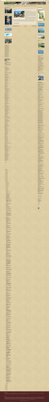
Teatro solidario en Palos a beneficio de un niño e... (8, 363)
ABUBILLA (39, 56)
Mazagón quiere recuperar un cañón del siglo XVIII (41, 173)
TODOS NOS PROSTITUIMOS (8, 375)
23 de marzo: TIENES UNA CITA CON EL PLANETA (9, 341)
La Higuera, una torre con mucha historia (40, 138)
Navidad (6, 125)
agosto (6, 186)
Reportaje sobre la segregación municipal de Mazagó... (8, 377)
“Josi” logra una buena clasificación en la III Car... (8, 234)
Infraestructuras (6, 116)
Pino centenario (39, 185)
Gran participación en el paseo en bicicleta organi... (8, 299)
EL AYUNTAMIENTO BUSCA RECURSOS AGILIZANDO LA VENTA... (8, 263)
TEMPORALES (6, 155)
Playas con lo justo (8, 258)
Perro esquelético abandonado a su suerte (8, 297)
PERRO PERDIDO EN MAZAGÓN (8, 218)
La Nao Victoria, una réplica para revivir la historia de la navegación (41, 142)
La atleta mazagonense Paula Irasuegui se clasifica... (8, 241)
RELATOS (6, 144)
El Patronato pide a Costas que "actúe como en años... (8, 267)
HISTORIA (25, 5)
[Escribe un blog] (16, 22)
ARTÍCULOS (6, 76)
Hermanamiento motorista (7, 359)
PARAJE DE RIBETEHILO (7, 64)
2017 (5, 178)
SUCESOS (35, 5)
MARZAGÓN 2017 (7, 53)
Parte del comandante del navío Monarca (40, 183)
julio (6, 187)
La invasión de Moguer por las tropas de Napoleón (41, 140)
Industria (6, 115)
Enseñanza (6, 102)
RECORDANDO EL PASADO (8, 280)
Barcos (5, 84)
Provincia (6, 140)
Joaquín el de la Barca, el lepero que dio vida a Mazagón (40, 127)
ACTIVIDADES (6, 68)
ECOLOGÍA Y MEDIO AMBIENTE (7, 98)
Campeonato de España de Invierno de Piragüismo (8, 226)
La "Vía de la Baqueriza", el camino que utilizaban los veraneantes (41, 129)
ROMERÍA (6, 145)
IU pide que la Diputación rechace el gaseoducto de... (8, 361)
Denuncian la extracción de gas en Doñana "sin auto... (8, 291)
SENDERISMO (6, 149)
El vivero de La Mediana (40, 108)
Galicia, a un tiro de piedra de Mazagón (9, 199)
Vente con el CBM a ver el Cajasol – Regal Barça (8, 322)
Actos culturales (6, 69)
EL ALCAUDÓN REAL (40, 62)
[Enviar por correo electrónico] (15, 22)
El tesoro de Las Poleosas (40, 106)
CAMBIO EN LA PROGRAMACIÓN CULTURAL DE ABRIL (8, 310)
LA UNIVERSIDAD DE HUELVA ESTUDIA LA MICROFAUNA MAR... (8, 283)
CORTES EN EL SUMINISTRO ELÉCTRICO (7, 337)
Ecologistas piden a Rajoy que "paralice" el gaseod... (8, 204)
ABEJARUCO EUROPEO (40, 55)
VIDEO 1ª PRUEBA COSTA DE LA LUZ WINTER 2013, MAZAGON (9, 350)
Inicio (5, 5)
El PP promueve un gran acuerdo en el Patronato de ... (8, 257)
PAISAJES (6, 131)
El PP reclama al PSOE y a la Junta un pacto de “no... (8, 216)
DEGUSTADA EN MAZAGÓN (8, 300)
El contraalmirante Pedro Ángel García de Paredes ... (8, 365)
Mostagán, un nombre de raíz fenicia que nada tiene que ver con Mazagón (41, 178)
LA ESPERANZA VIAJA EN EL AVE (8, 289)
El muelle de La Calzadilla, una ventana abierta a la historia (41, 98)
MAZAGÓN (13, 5)
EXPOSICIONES (6, 103)
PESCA (5, 134)
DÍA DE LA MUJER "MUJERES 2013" (8, 379)
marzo (6, 191)
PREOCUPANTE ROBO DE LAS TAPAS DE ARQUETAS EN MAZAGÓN (8, 245)
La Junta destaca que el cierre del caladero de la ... (8, 317)
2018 (5, 177)
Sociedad (6, 150)
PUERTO (6, 141)
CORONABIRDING (40, 60)
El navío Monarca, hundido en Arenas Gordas (41, 100)
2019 (5, 176)
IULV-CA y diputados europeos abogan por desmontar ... (8, 326)
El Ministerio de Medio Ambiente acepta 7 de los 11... (8, 228)
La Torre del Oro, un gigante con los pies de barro (41, 145)
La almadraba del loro (40, 130)
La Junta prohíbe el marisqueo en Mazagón (8, 255)
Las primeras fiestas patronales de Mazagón (40, 149)
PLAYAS (6, 136)
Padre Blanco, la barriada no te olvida (8, 259)
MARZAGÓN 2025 (7, 46)
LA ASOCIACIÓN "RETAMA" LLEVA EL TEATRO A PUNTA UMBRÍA (8, 355)
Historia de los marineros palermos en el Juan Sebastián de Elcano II (40, 113)
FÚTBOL (6, 108)
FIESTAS (6, 105)
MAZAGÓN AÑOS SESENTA (8, 197)
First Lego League (8, 315)
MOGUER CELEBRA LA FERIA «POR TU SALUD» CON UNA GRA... (8, 248)
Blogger (28, 400)
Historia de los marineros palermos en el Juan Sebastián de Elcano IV (40, 116)
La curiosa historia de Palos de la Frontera (41, 134)
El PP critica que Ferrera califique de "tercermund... (8, 271)
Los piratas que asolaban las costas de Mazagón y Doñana (41, 152)
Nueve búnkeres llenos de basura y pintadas (40, 181)
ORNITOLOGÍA (6, 129)
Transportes (6, 157)
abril (6, 190)
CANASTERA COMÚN (40, 57)
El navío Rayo (39, 101)
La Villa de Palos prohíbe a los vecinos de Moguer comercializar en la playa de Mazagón (41, 148)
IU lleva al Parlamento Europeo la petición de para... (8, 372)
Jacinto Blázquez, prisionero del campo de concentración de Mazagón (41, 125)
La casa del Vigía (40, 132)
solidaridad (6, 151)
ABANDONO (6, 67)
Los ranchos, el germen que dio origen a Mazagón (41, 156)
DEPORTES (32, 5)
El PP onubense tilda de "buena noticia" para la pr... (8, 208)
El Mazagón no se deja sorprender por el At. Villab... (8, 220)
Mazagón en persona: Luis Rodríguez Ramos (41, 170)
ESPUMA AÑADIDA (8, 279)
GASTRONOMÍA (6, 109)
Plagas (5, 135)
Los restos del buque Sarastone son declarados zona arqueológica (40, 160)
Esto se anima (7, 202)
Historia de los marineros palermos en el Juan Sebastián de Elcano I (40, 111)
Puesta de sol (6, 142)
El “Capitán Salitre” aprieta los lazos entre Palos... (8, 324)
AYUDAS (6, 82)
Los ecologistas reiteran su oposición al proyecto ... (8, 328)
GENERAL (6, 110)
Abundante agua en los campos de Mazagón (8, 223)
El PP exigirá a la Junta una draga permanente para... (8, 275)
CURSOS (6, 93)
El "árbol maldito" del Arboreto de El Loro (40, 88)
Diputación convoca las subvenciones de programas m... (8, 194)
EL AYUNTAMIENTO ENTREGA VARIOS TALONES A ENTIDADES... (8, 353)
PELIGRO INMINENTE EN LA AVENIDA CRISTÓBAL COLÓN (8, 261)
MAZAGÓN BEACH (10, 2)
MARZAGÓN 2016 (7, 54)
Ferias (5, 104)
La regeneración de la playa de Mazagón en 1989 (41, 143)
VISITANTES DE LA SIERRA (8, 221)
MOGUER (17, 5)
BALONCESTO (6, 83)
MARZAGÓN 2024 (7, 47)
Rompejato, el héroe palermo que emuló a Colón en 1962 (41, 190)
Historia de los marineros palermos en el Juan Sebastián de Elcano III (40, 115)
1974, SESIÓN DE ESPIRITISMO (7, 196)
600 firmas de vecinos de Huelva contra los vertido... (8, 250)
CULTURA (29, 5)
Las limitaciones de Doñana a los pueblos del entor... (8, 319)
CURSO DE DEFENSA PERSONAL (8, 253)
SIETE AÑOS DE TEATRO (8, 368)
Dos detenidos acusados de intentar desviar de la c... (9, 330)
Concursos (6, 89)
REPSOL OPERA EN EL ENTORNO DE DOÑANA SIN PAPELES (8, 348)
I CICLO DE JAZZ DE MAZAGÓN (8, 206)
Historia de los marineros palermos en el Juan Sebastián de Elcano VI (40, 120)
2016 (5, 179)
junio (6, 188)
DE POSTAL (6, 94)
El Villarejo (39, 107)
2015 (5, 180)
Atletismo (6, 79)
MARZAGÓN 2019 (7, 51)
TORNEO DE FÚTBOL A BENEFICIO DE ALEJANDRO (8, 367)
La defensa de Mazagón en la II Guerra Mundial (41, 137)
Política (5, 137)
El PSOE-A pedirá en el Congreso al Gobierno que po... (8, 345)
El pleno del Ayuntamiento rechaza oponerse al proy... (8, 231)
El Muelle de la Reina (40, 99)
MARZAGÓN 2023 (7, 48)
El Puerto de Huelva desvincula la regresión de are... (8, 302)
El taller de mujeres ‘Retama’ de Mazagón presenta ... (8, 296)
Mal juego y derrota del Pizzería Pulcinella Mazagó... (8, 304)
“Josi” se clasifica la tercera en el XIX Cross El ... (8, 285)
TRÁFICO (6, 156)
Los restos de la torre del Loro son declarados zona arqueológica (41, 158)
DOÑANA (22, 5)
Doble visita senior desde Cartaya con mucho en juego (8, 287)
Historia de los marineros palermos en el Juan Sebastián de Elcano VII (40, 122)
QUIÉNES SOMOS (9, 5)
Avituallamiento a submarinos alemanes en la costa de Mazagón (41, 82)
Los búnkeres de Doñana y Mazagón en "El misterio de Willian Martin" (41, 151)
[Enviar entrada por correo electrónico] (14, 22)
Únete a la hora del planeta (8, 252)
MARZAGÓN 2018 (7, 52)
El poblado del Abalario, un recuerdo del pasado (41, 104)
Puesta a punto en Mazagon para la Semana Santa (8, 236)
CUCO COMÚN (39, 61)
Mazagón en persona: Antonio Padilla (40, 169)
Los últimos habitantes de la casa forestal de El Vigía (41, 164)
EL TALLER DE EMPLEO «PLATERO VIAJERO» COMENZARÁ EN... (8, 214)
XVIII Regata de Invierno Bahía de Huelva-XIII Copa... (8, 266)
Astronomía (6, 78)
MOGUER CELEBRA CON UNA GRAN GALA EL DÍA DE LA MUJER (8, 273)
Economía (6, 99)
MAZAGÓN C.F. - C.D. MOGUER (8, 333)
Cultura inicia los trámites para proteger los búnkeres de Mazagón (41, 84)
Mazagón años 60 (40, 167)
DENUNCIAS (6, 95)
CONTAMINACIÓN (7, 90)
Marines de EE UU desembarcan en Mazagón (41, 166)
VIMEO (38, 199)
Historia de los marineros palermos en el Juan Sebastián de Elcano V (40, 118)
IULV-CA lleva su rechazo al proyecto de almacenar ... (8, 238)
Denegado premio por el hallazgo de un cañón (40, 86)
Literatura (6, 119)
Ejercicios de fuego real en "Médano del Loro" (8, 332)
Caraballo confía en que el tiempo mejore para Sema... (9, 312)
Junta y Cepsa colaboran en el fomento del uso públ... (8, 243)
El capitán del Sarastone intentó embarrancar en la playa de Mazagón (41, 90)
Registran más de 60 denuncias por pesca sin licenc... (8, 294)
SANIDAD (6, 146)
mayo (6, 189)
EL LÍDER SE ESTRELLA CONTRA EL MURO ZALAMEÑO (8, 370)
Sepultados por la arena (40, 193)
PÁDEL (5, 130)
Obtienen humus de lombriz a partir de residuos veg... (8, 339)
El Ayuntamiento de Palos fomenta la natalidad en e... (8, 269)
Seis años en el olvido (40, 192)
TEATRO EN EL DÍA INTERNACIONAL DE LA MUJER (8, 343)
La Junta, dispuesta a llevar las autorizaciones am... (8, 335)
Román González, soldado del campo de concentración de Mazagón (41, 188)
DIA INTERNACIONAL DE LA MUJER (8, 358)
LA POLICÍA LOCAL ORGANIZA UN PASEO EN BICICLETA (9, 314)
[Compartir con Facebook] (17, 22)
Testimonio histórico (40, 194)
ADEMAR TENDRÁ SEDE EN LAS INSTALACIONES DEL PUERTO (8, 201)
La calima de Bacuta (40, 131)
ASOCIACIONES (6, 77)
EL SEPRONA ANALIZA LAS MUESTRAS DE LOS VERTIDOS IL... (8, 374)
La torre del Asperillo (40, 144)
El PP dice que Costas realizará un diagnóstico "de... (8, 307)
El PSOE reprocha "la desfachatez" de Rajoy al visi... (8, 210)
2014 (6, 181)
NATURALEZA (17, 23)
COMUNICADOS (6, 88)
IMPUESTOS (6, 114)
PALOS (19, 5)
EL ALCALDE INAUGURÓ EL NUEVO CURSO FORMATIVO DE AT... (8, 381)
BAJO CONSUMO (8, 239)
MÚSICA (6, 123)
